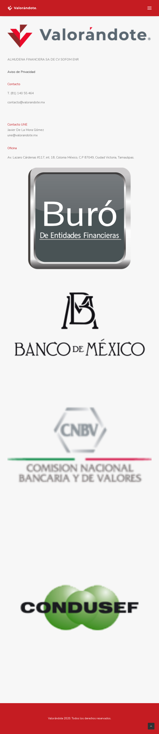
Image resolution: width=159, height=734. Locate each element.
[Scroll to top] (151, 726)
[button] (149, 8)
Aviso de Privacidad (21, 72)
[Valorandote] (22, 8)
